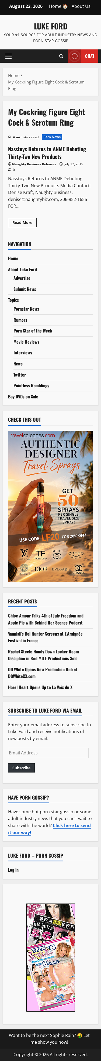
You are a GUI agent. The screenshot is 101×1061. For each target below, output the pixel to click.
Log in (13, 870)
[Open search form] (61, 56)
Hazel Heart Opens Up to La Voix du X (40, 687)
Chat (89, 55)
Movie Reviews (26, 341)
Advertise (21, 278)
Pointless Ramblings (31, 385)
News (18, 363)
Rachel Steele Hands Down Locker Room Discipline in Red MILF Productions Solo (43, 655)
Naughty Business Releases (34, 164)
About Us (81, 6)
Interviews (22, 352)
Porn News (52, 137)
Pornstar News (26, 308)
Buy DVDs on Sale (23, 396)
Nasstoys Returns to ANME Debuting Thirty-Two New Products (47, 152)
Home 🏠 (58, 6)
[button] (8, 56)
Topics (13, 300)
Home (13, 258)
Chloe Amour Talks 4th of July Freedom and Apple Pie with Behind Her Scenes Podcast (45, 619)
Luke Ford (50, 26)
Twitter (19, 374)
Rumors (20, 320)
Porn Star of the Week (32, 330)
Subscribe (21, 767)
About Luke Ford (22, 269)
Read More (24, 223)
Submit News (24, 289)
